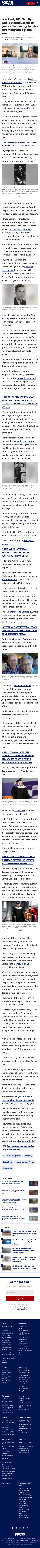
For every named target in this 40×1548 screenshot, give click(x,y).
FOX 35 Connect (23, 1453)
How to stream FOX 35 (8, 1443)
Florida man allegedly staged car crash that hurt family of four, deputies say (24, 1259)
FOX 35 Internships (7, 1456)
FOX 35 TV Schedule (8, 1422)
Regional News (24, 1417)
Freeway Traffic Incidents (6, 1377)
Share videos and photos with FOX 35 (24, 1449)
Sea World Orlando (7, 1410)
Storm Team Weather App (25, 1351)
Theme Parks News (8, 1405)
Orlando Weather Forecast (23, 1334)
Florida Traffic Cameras (6, 1382)
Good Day (22, 1367)
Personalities (6, 1451)
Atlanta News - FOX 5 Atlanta (25, 1429)
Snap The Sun (22, 1355)
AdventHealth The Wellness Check (24, 1378)
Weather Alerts (23, 1331)
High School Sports (24, 1409)
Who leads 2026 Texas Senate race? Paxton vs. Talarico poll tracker (12, 1182)
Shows (4, 1417)
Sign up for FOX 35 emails (7, 1459)
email (27, 1528)
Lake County (5, 1340)
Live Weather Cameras (22, 1327)
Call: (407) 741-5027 (24, 1442)
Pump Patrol (5, 1370)
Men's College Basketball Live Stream (23, 1505)
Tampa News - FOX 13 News (24, 1425)
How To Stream (7, 1420)
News (4, 1324)
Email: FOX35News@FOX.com (25, 1445)
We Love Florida (23, 1370)
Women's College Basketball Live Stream (23, 1511)
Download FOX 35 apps (7, 1463)
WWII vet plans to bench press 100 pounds (15, 66)
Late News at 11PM (8, 1430)
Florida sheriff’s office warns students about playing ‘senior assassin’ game (13, 1208)
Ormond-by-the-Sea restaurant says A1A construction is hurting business (24, 1233)
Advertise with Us (7, 1466)
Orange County (6, 1345)
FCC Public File (6, 1476)
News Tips (22, 1439)
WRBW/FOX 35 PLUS (8, 1471)
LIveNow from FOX (8, 1432)
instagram (20, 1528)
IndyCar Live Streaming (22, 1500)
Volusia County (6, 1352)
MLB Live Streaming (24, 1495)
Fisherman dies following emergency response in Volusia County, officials (23, 1251)
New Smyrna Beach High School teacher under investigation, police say (24, 1242)
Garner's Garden (23, 1384)
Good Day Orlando (7, 1425)
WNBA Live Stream (24, 1515)
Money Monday (23, 1391)
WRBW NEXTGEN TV (8, 1469)
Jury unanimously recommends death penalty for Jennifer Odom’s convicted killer (13, 1191)
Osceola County (7, 1347)
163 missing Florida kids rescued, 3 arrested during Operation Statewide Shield (13, 1218)
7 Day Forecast (23, 1337)
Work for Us (5, 1453)
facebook (12, 1528)
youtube (23, 1528)
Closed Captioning (7, 1473)
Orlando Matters (7, 1427)
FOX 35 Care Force (24, 1373)
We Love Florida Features (7, 1402)
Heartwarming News (28, 37)
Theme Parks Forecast (22, 1340)
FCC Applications (7, 1478)
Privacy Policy (22, 1308)
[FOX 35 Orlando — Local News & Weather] (7, 3)
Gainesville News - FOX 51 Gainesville (24, 1421)
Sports (21, 1396)
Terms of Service (21, 1310)
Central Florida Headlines (6, 1330)
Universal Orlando (7, 1412)
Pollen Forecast (23, 1346)
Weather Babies (23, 1375)
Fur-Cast (21, 1386)
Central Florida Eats (8, 1434)
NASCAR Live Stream (25, 1497)
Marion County (6, 1342)
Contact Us (5, 1449)
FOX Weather (22, 1348)
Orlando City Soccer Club (24, 1406)
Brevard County (6, 1335)
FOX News (19, 37)
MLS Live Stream (23, 1518)
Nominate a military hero (8, 1355)
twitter (16, 1528)
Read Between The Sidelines (24, 1399)
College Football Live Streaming (25, 1491)
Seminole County (7, 1349)
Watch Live (31, 3)
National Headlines (7, 1333)
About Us (6, 1439)
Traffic (4, 1367)
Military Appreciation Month (8, 1359)
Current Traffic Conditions (6, 1373)
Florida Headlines (7, 1326)
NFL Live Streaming (24, 1488)
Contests (6, 1483)
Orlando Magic (23, 1403)
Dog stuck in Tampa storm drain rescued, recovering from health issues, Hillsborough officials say (14, 1200)
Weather (22, 1324)
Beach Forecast (23, 1344)
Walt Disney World (7, 1408)
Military (28, 1156)
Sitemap (4, 1362)
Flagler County (6, 1338)
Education (7, 1162)
